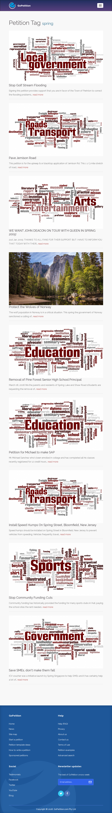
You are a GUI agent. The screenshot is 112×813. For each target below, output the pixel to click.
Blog (11, 795)
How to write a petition (19, 750)
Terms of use (64, 745)
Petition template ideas (19, 745)
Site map (13, 734)
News (11, 729)
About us (62, 734)
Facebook (13, 780)
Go (90, 782)
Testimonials (14, 774)
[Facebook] (67, 793)
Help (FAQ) (63, 724)
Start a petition (16, 739)
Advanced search (66, 755)
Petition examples (66, 750)
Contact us (63, 739)
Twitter (12, 785)
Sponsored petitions (18, 755)
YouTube (13, 790)
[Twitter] (61, 793)
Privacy (61, 729)
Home (11, 724)
